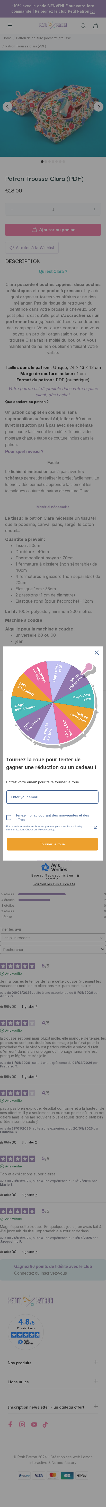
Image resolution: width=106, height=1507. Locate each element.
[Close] (97, 652)
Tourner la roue (52, 844)
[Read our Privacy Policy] (95, 827)
